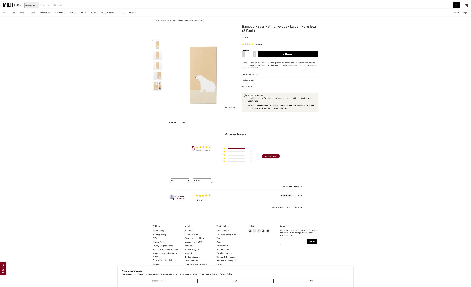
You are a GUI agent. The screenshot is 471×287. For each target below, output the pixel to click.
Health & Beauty (108, 13)
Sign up (311, 241)
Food (121, 13)
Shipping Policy (159, 234)
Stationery (59, 13)
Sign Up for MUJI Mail (162, 260)
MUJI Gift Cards (191, 261)
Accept (234, 281)
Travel (71, 13)
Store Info (189, 253)
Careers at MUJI (191, 234)
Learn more (253, 101)
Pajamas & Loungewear (226, 261)
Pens (218, 242)
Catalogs (156, 264)
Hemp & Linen (222, 249)
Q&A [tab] (183, 122)
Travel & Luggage (224, 253)
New (14, 13)
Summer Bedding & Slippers (228, 234)
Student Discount (192, 257)
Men (34, 13)
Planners (220, 238)
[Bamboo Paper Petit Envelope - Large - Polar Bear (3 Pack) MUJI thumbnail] (157, 45)
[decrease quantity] (243, 54)
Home (93, 13)
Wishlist (456, 13)
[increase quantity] (254, 54)
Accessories (45, 13)
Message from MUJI (193, 242)
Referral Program (192, 249)
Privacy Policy (159, 242)
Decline (310, 281)
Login (465, 13)
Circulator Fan (222, 231)
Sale (5, 13)
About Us (188, 231)
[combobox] (179, 180)
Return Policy (158, 231)
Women (23, 13)
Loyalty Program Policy (163, 246)
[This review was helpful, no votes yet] (295, 207)
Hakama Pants (222, 246)
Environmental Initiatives (195, 238)
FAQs (155, 238)
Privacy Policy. (226, 274)
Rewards (132, 13)
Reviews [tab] (173, 122)
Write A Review (271, 156)
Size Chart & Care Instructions (165, 249)
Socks (219, 264)
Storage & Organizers (225, 257)
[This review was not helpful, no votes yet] (299, 207)
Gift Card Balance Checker (196, 264)
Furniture (83, 13)
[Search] (456, 5)
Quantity (245, 50)
